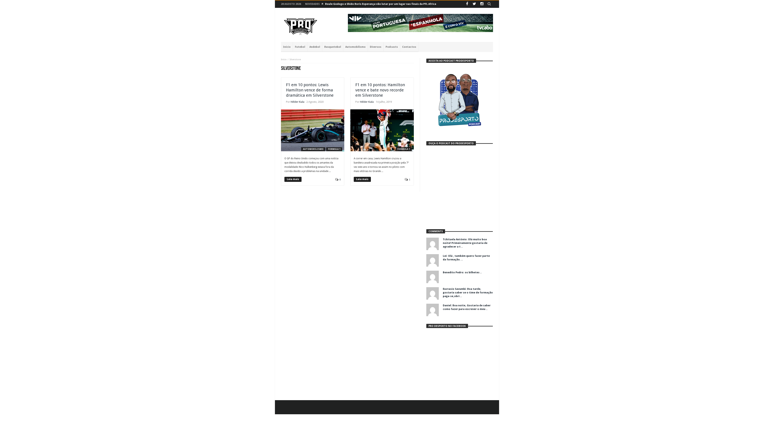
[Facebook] (467, 4)
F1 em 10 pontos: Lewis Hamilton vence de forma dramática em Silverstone (310, 90)
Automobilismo (313, 149)
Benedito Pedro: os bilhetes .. (462, 272)
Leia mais (293, 179)
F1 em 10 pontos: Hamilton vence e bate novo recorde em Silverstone (380, 90)
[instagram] (482, 4)
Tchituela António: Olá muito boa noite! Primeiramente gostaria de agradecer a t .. (465, 243)
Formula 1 (334, 149)
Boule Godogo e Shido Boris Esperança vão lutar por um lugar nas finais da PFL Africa (380, 3)
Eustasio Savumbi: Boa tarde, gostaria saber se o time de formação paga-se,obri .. (468, 292)
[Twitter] (474, 4)
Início (284, 59)
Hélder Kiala (297, 101)
